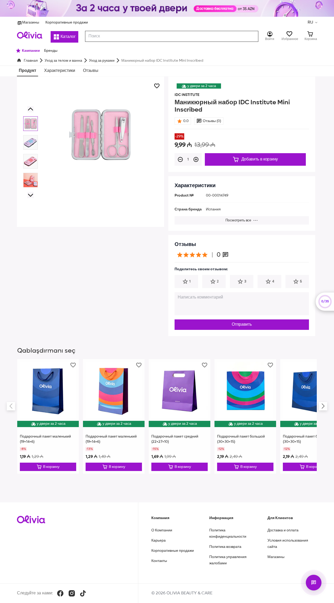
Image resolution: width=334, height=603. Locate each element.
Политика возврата (225, 547)
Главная (31, 60)
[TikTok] (83, 593)
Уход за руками (102, 60)
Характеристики (59, 71)
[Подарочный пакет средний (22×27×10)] (179, 416)
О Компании (161, 530)
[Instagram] (72, 593)
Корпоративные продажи (66, 22)
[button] (312, 22)
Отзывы (90, 71)
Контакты (159, 561)
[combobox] (171, 36)
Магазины (30, 22)
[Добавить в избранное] (157, 86)
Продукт (27, 71)
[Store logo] (29, 35)
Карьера (158, 540)
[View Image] (30, 123)
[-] (180, 159)
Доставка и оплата (283, 530)
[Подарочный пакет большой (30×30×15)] (245, 416)
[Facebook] (60, 593)
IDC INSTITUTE (187, 95)
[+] (196, 159)
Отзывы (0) (212, 121)
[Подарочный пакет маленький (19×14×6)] (48, 416)
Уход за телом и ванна (63, 60)
